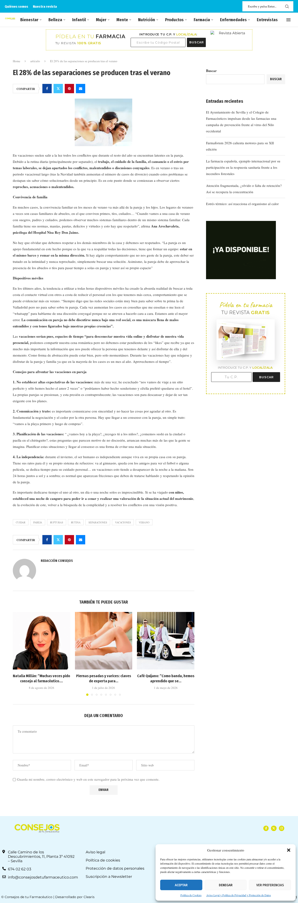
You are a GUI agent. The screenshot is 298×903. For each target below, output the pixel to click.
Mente (122, 19)
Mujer (101, 19)
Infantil (79, 19)
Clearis (89, 897)
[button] (288, 850)
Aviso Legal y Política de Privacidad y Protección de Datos (238, 895)
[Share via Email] (80, 88)
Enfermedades (233, 19)
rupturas (56, 522)
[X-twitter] (273, 828)
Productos (174, 19)
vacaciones (123, 522)
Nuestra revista (45, 6)
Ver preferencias (270, 885)
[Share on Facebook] (47, 88)
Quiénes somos (16, 6)
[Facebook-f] (266, 828)
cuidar (20, 522)
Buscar (211, 70)
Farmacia (202, 19)
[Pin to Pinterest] (69, 88)
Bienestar (29, 19)
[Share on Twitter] (58, 88)
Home (16, 61)
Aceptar (181, 885)
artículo (35, 61)
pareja (37, 522)
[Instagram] (281, 828)
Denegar (226, 885)
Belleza (55, 19)
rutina (76, 522)
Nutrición (146, 19)
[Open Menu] (288, 20)
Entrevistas (267, 19)
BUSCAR (196, 42)
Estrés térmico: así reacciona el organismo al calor (242, 203)
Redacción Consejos (57, 561)
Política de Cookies (191, 895)
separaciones (97, 522)
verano (144, 522)
